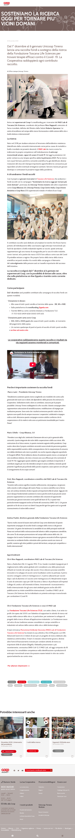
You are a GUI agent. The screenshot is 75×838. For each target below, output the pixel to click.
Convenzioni (61, 787)
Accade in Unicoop (44, 815)
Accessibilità (5, 830)
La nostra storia (24, 787)
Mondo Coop (22, 682)
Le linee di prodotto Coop (27, 816)
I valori (21, 796)
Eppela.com (43, 307)
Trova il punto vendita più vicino (36, 770)
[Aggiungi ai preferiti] (65, 17)
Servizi (40, 793)
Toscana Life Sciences (45, 179)
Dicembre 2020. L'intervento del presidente (11, 743)
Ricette (22, 813)
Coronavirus (12, 682)
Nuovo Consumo (43, 812)
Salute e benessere (33, 682)
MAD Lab (42, 149)
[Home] (6, 3)
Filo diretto (58, 828)
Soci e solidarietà (46, 682)
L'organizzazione (24, 790)
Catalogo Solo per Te (63, 790)
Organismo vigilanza (27, 828)
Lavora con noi (5, 813)
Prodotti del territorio (26, 810)
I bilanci (22, 793)
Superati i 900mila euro (61, 742)
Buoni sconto (61, 793)
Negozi (41, 790)
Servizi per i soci (61, 796)
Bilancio (10, 828)
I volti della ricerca (33, 742)
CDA (17, 828)
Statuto (3, 828)
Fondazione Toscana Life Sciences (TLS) (26, 610)
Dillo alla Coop (9, 804)
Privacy (38, 828)
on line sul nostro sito (19, 330)
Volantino (41, 787)
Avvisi (21, 819)
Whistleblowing (16, 830)
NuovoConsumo (10, 751)
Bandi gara (68, 828)
